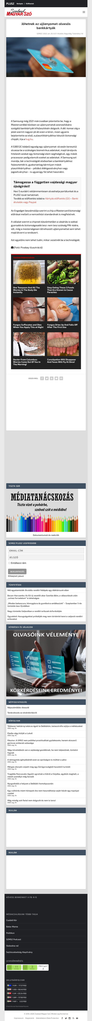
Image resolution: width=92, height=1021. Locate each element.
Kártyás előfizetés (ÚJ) (57, 198)
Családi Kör (11, 920)
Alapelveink (29, 1018)
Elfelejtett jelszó (16, 576)
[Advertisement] (46, 99)
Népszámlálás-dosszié (18, 707)
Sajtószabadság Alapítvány (19, 952)
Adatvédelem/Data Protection (47, 1018)
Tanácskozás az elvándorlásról (22, 712)
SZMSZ (39, 34)
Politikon (10, 933)
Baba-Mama (12, 926)
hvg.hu (29, 139)
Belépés (20, 4)
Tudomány (76, 34)
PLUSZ (10, 3)
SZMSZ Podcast (13, 939)
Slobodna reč (12, 945)
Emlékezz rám (18, 562)
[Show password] (80, 557)
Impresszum (18, 1018)
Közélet (60, 34)
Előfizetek (30, 4)
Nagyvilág (68, 34)
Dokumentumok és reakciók (46, 535)
